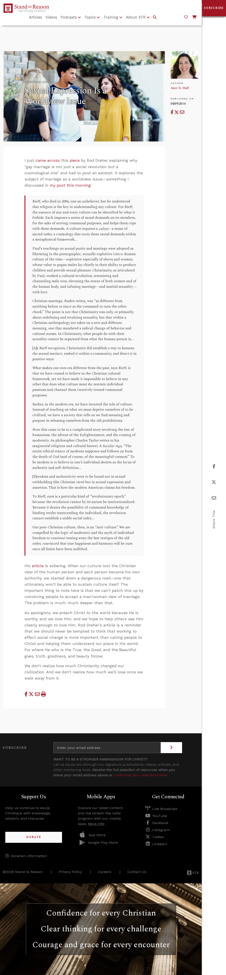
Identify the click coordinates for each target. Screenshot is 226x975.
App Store (97, 835)
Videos (51, 17)
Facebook (160, 823)
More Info (96, 824)
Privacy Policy (70, 872)
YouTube (159, 816)
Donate (33, 837)
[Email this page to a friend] (182, 112)
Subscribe (214, 8)
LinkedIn (159, 844)
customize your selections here (140, 775)
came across (48, 160)
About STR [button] (136, 17)
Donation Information (29, 856)
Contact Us (136, 872)
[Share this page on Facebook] (173, 112)
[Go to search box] (155, 17)
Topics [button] (90, 17)
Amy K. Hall (180, 88)
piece (75, 160)
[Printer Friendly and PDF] (43, 694)
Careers (104, 872)
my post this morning (70, 185)
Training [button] (111, 17)
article (38, 566)
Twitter (158, 837)
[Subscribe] (171, 747)
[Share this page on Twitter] (177, 112)
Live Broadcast (164, 809)
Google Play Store (103, 842)
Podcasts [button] (69, 17)
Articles (35, 17)
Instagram (161, 830)
